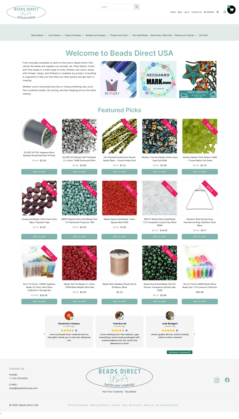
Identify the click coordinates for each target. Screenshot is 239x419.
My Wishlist (209, 12)
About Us (148, 405)
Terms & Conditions (77, 405)
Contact (115, 405)
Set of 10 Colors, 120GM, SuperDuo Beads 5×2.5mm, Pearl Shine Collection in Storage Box (39, 287)
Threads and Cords (119, 35)
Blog (180, 12)
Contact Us (197, 12)
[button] (194, 334)
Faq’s (124, 405)
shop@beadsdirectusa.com (23, 388)
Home (173, 12)
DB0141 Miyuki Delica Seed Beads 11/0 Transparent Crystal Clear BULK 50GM (159, 222)
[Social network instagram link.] (216, 378)
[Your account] (224, 12)
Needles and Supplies (95, 35)
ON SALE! (203, 35)
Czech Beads (54, 35)
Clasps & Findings (73, 35)
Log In (186, 12)
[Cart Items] (218, 12)
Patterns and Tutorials (184, 35)
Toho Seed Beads (140, 35)
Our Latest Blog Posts (166, 405)
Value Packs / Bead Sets (161, 35)
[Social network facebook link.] (227, 378)
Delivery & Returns (99, 405)
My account (135, 405)
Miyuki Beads (37, 35)
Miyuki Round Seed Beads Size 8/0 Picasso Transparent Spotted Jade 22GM (160, 287)
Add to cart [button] (39, 171)
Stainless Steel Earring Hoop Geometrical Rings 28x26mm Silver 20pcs (200, 222)
